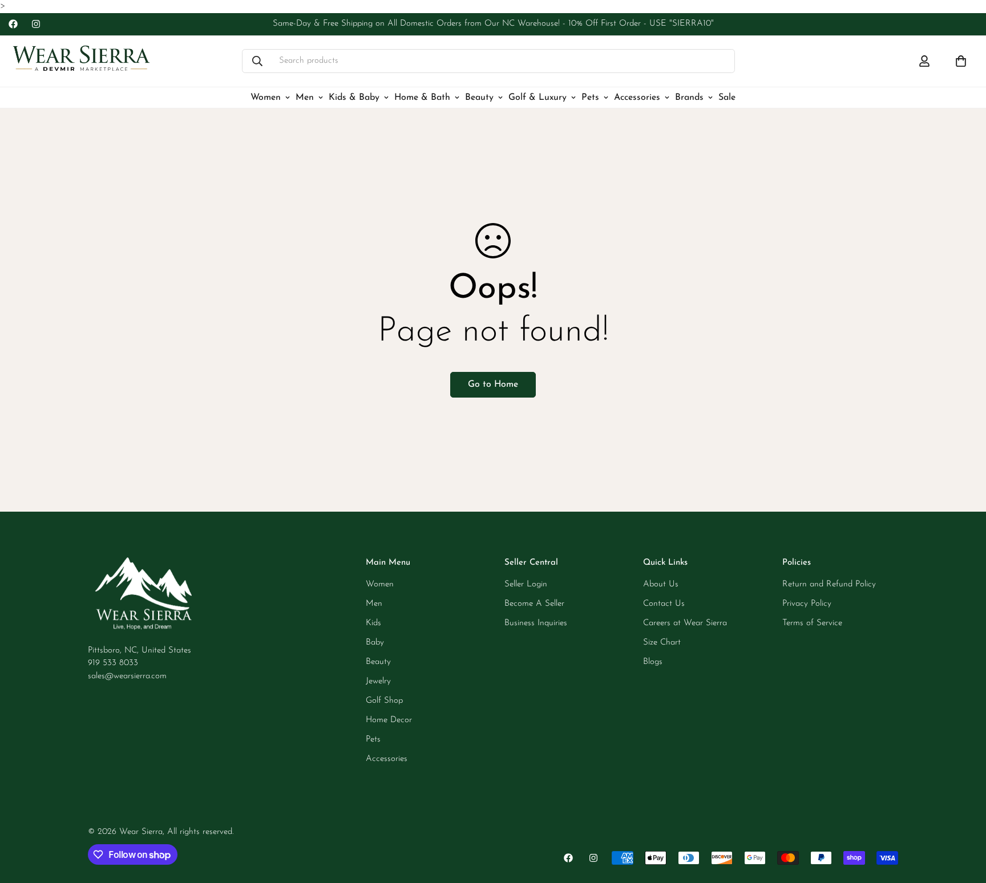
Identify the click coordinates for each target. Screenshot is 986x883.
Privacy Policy (806, 604)
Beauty (479, 97)
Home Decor (389, 720)
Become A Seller (534, 604)
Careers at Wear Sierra (685, 623)
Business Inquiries (535, 623)
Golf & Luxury (537, 97)
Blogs (652, 662)
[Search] (257, 61)
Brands (689, 97)
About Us (660, 584)
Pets (590, 97)
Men (305, 97)
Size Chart (662, 642)
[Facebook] (13, 24)
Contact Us (664, 604)
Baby (375, 642)
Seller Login (525, 584)
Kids (373, 623)
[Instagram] (36, 24)
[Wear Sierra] (81, 61)
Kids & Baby (354, 97)
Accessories (637, 97)
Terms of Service (812, 623)
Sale (727, 97)
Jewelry (378, 681)
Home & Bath (422, 97)
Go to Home (493, 384)
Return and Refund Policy (829, 584)
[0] (961, 61)
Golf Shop (384, 700)
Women (265, 97)
